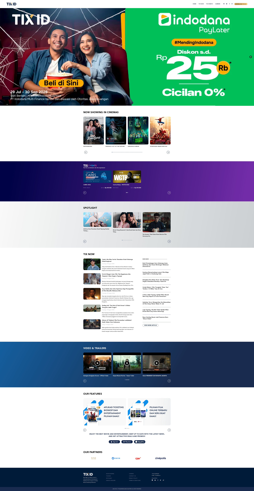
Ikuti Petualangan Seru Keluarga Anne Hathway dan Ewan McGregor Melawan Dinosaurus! (156, 265)
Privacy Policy (133, 478)
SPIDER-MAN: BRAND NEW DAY (158, 146)
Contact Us (132, 476)
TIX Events (209, 4)
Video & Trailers (110, 480)
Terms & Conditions (134, 480)
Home (194, 4)
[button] (85, 152)
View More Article (150, 325)
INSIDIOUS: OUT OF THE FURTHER (115, 146)
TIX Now (201, 4)
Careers (217, 4)
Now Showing (110, 473)
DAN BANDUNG (87, 146)
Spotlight (109, 478)
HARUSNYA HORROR (133, 146)
